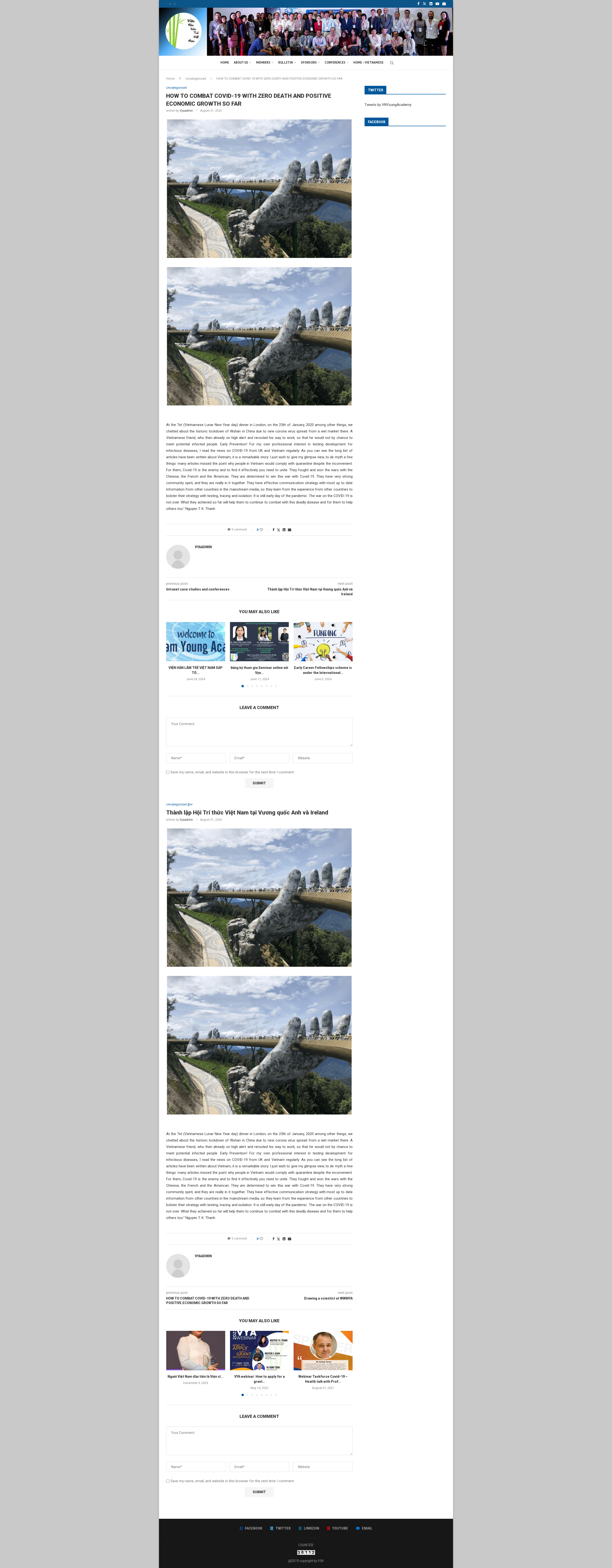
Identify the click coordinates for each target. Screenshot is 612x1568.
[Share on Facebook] (273, 530)
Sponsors (309, 62)
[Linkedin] (430, 4)
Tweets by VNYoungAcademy (388, 105)
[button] (170, 4)
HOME (224, 62)
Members (263, 62)
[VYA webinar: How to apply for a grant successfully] (259, 1350)
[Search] (391, 63)
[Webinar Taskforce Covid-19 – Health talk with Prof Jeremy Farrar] (323, 1350)
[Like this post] (264, 530)
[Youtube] (437, 4)
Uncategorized (196, 78)
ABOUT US (241, 62)
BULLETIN (285, 62)
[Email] (444, 4)
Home (170, 78)
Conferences (335, 62)
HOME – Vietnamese (368, 62)
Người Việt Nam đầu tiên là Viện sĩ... (196, 1377)
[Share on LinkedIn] (284, 530)
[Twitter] (424, 4)
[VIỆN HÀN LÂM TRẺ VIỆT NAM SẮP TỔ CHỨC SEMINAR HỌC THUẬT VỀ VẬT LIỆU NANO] (195, 641)
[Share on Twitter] (278, 530)
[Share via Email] (289, 530)
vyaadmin (186, 110)
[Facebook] (418, 4)
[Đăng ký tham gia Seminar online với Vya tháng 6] (259, 641)
